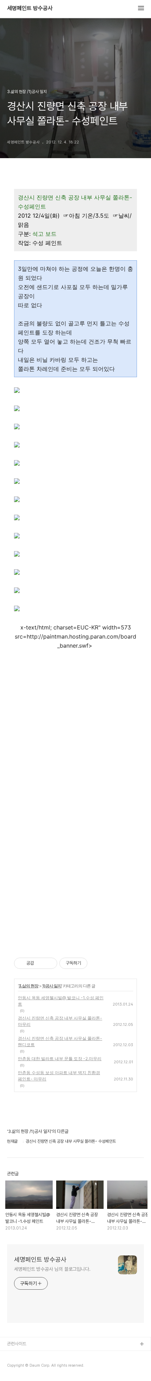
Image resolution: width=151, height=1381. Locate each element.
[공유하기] (40, 963)
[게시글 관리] (49, 963)
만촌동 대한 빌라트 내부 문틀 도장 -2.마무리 (59, 1058)
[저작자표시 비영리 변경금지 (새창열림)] (96, 963)
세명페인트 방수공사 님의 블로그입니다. (52, 1269)
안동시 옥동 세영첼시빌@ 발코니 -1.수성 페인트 (61, 1001)
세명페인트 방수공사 (30, 8)
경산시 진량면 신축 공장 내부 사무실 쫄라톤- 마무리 (60, 1021)
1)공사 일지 (51, 985)
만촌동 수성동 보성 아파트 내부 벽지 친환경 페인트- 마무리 (59, 1075)
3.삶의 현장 (28, 985)
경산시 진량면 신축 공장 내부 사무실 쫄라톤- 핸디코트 (60, 1041)
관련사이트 (16, 1343)
